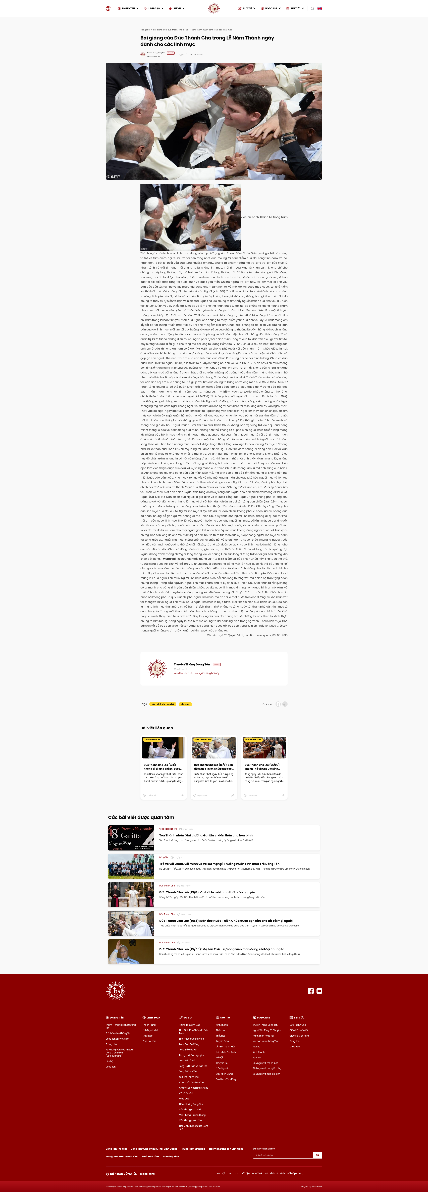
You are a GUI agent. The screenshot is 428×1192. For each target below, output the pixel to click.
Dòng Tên (111, 1066)
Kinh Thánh (222, 1024)
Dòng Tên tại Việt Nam (117, 1038)
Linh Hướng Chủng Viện (191, 1038)
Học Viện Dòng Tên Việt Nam (226, 1148)
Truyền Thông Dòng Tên (265, 1024)
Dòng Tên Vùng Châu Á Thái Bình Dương (154, 1148)
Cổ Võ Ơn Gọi (186, 1093)
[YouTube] (319, 991)
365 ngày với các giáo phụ (267, 1068)
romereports (263, 635)
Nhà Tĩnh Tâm (150, 1156)
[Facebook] (311, 991)
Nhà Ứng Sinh (171, 1156)
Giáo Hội (220, 1173)
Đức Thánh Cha (298, 1024)
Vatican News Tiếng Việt (266, 1041)
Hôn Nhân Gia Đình (226, 1052)
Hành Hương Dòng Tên (191, 1104)
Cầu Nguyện (222, 1068)
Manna (256, 1046)
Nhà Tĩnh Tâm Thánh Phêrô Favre (193, 1032)
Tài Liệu (246, 1173)
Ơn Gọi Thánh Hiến (225, 1046)
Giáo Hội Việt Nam (299, 1035)
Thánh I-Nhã (149, 1024)
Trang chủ (145, 29)
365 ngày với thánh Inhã (265, 1063)
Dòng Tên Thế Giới (116, 1148)
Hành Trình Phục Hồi (263, 1035)
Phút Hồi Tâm (149, 1041)
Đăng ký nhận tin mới (264, 1148)
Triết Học (220, 1035)
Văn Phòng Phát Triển (190, 1109)
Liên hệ (109, 1061)
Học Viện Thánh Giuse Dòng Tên (193, 1127)
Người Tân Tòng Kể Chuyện (267, 1030)
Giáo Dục (184, 1098)
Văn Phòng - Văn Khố (190, 1120)
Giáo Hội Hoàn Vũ (299, 1030)
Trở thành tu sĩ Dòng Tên (118, 1033)
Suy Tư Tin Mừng (224, 1073)
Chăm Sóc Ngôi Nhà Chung (193, 1087)
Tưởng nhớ (111, 1044)
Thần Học (221, 1030)
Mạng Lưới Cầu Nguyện (191, 1055)
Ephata (257, 1057)
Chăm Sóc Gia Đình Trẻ (191, 1082)
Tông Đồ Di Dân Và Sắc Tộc (193, 1066)
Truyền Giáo (222, 1041)
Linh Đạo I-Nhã (150, 1030)
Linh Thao (147, 1035)
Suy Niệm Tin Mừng (226, 1079)
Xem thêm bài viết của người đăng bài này (196, 673)
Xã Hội (219, 1057)
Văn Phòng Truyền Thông (192, 1115)
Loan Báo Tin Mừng (189, 1044)
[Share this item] (182, 795)
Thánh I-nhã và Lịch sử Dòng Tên (121, 1026)
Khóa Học (295, 1046)
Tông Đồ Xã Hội (187, 1060)
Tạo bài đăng (147, 1173)
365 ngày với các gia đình (266, 1073)
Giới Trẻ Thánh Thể (189, 1076)
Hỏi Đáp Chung (295, 1173)
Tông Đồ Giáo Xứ (187, 1049)
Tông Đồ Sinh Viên (188, 1071)
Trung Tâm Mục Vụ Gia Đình (122, 1156)
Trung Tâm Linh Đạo (189, 1024)
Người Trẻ (257, 1173)
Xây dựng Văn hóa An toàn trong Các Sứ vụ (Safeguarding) (120, 1052)
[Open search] (311, 8)
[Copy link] (285, 704)
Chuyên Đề (222, 1063)
